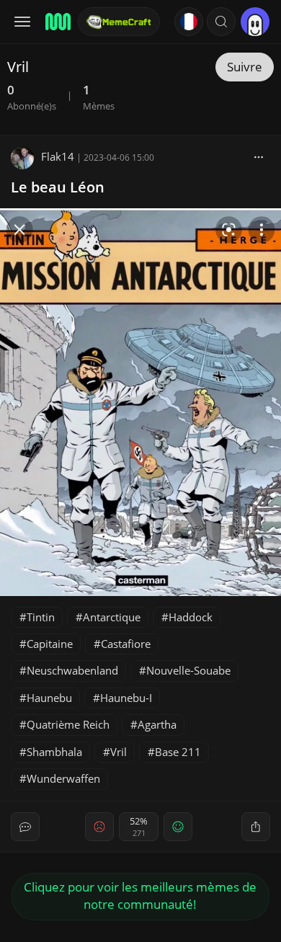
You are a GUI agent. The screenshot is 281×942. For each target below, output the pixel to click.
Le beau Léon (57, 187)
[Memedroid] (57, 21)
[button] (221, 21)
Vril (118, 752)
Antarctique (111, 617)
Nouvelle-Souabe (188, 670)
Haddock (191, 617)
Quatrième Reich (68, 724)
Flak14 (57, 156)
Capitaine (50, 643)
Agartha (157, 724)
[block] (258, 156)
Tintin (41, 617)
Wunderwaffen (63, 778)
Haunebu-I (126, 697)
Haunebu (49, 697)
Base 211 (178, 752)
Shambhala (54, 752)
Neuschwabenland (72, 670)
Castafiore (126, 643)
